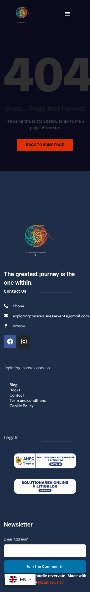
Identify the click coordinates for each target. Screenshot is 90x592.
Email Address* (16, 539)
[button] (68, 13)
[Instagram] (24, 341)
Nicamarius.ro (51, 582)
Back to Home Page (45, 145)
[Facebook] (10, 341)
